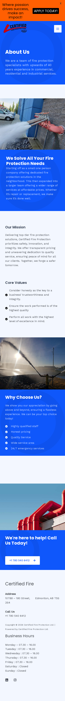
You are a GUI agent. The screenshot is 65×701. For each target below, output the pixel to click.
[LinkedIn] (6, 680)
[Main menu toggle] (58, 29)
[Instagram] (15, 680)
